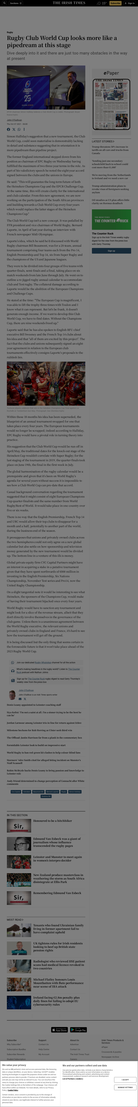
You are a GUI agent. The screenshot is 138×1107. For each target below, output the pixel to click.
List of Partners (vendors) (73, 1079)
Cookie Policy (13, 1090)
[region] (69, 1084)
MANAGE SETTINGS (125, 1087)
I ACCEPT (125, 1080)
